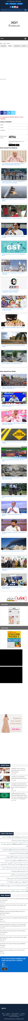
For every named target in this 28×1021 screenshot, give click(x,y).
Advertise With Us (15, 1013)
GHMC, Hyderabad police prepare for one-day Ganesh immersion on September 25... (13, 388)
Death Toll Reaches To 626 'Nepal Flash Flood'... (12, 363)
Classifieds (20, 3)
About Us (8, 1013)
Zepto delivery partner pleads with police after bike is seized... (13, 460)
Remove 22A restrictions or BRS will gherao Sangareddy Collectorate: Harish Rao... (14, 423)
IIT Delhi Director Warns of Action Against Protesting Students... (13, 346)
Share (5, 112)
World (4, 43)
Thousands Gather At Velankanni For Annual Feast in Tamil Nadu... (13, 273)
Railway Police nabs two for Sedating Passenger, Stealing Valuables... (12, 587)
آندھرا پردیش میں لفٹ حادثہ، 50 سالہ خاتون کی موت (19, 871)
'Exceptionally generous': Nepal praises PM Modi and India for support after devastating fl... (13, 182)
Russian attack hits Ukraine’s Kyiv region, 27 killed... (13, 551)
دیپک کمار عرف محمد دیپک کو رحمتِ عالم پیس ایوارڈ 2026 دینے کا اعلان (17, 857)
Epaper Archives (6, 1015)
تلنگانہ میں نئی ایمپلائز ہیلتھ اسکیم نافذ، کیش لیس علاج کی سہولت (18, 853)
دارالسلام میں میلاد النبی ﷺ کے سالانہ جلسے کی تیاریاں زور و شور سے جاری (16, 861)
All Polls (23, 1013)
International (17, 45)
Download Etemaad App (14, 1016)
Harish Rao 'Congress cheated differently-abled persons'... (12, 515)
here (22, 141)
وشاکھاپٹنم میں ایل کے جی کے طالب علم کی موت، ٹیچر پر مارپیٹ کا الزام (17, 879)
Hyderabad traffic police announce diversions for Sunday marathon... (14, 442)
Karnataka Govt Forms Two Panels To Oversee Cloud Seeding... (13, 200)
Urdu (7, 3)
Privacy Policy (14, 1015)
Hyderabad (3, 45)
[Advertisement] (14, 15)
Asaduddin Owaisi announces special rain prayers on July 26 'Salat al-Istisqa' (18, 770)
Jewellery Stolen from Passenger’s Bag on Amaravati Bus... (13, 328)
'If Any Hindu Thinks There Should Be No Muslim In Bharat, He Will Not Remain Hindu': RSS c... (13, 164)
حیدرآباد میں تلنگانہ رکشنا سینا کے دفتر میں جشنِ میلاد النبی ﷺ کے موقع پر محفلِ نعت (15, 850)
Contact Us (21, 1015)
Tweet (12, 112)
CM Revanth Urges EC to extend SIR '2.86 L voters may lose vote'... (14, 533)
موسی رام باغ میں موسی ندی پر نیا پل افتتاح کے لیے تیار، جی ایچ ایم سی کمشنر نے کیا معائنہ (14, 837)
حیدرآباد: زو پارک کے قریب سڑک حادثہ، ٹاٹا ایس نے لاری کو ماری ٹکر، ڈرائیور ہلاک (15, 868)
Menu (2, 38)
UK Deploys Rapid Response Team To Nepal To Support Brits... (14, 497)
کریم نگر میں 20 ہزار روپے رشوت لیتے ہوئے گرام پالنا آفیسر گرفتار (17, 882)
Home (1, 43)
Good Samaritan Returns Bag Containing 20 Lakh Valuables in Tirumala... (12, 309)
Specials (23, 45)
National (8, 43)
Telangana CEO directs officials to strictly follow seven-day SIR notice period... (14, 406)
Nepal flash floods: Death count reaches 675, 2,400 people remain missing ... (13, 478)
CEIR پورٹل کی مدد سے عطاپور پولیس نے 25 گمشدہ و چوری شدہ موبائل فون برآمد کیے (14, 891)
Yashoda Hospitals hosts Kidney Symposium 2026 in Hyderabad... (13, 569)
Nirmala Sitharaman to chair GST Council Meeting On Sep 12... (13, 255)
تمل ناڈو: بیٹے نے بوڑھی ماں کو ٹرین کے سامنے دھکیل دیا (19, 875)
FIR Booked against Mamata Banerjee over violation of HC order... (13, 237)
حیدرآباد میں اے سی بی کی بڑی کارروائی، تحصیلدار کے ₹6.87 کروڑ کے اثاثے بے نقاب (14, 864)
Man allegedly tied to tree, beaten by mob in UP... (12, 218)
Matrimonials (13, 3)
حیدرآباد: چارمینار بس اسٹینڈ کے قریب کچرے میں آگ (19, 841)
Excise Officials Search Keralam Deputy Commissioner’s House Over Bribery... (10, 291)
